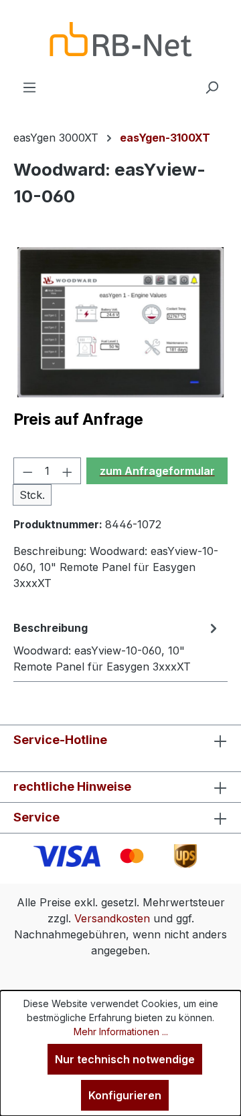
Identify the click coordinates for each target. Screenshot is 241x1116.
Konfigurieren (124, 1095)
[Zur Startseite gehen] (120, 39)
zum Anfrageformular (157, 471)
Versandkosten (112, 918)
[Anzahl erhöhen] (68, 470)
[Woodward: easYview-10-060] (120, 322)
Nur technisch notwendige (125, 1059)
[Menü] (29, 86)
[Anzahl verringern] (27, 470)
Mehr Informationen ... (121, 1031)
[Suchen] (211, 86)
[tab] (117, 646)
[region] (120, 322)
